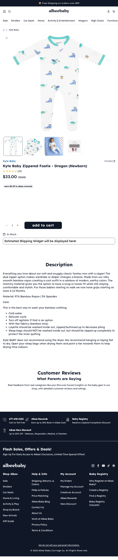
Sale (5, 20)
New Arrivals (10, 515)
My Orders (66, 480)
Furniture (112, 20)
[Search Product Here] (9, 11)
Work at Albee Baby (43, 518)
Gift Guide (8, 521)
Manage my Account (71, 486)
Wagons (83, 20)
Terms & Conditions (42, 530)
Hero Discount (68, 503)
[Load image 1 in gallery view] (13, 146)
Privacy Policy (39, 524)
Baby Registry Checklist (97, 503)
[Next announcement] (114, 3)
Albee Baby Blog (41, 501)
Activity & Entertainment (61, 20)
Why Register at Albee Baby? (101, 482)
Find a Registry (97, 495)
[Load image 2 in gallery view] (33, 146)
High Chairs (97, 20)
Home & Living (11, 498)
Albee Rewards (68, 498)
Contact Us (38, 507)
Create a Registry (98, 490)
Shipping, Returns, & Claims (43, 482)
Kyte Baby (14, 30)
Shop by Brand (11, 509)
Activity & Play (11, 503)
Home (41, 20)
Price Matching (40, 495)
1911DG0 (108, 161)
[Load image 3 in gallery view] (53, 146)
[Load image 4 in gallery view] (74, 146)
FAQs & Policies (40, 490)
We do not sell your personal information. (59, 545)
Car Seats (29, 20)
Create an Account (70, 492)
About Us (37, 513)
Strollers (15, 20)
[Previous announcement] (4, 3)
